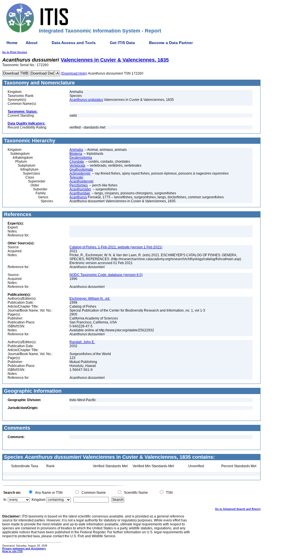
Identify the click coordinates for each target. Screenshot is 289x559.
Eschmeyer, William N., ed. (89, 299)
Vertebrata (77, 166)
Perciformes (78, 185)
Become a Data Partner (171, 42)
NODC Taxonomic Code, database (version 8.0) (106, 275)
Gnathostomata (81, 169)
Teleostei (76, 177)
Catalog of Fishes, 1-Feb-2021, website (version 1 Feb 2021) (115, 247)
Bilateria (75, 154)
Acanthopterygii (81, 181)
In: (5, 500)
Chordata (76, 162)
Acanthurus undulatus (86, 100)
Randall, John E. (82, 342)
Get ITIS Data (122, 42)
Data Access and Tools (74, 42)
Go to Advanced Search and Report (237, 509)
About (32, 42)
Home (11, 42)
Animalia (76, 150)
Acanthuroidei (80, 189)
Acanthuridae (79, 193)
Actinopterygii (79, 173)
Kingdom (38, 500)
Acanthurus (78, 197)
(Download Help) (74, 73)
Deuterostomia (80, 158)
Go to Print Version (14, 52)
